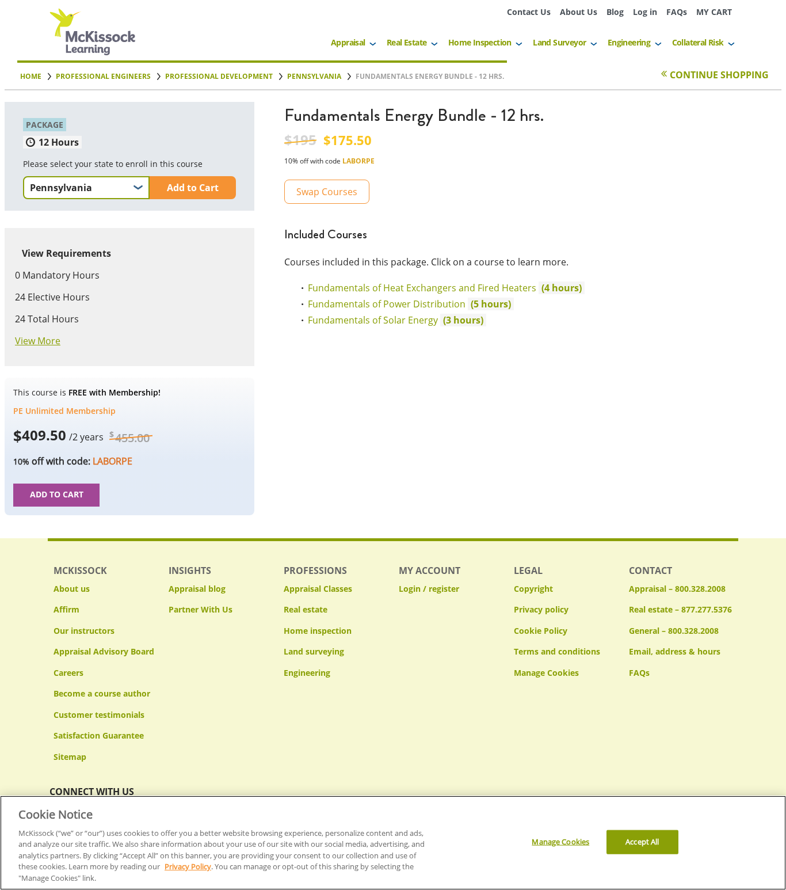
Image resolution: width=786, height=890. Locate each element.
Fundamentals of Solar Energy (379, 320)
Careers (68, 672)
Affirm (66, 609)
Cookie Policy (540, 630)
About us (72, 588)
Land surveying (314, 651)
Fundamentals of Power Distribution (393, 304)
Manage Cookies (546, 673)
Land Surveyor (559, 42)
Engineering (629, 42)
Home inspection (318, 630)
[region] (393, 843)
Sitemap (70, 756)
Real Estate (406, 42)
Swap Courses (326, 191)
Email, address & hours (674, 651)
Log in (645, 11)
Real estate (305, 609)
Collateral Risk (698, 42)
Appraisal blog (197, 588)
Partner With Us (200, 609)
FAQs (676, 11)
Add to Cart (193, 187)
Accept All (642, 841)
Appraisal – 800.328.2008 (677, 588)
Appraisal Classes (318, 588)
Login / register (429, 588)
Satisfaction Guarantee (99, 735)
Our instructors (84, 630)
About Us (578, 11)
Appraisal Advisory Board (104, 651)
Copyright (533, 588)
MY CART (714, 11)
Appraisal (348, 42)
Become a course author (102, 693)
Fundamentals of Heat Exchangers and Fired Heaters (429, 288)
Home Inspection (480, 42)
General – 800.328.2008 (674, 630)
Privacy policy (541, 609)
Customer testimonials (99, 714)
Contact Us (529, 11)
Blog (615, 11)
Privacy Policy (188, 867)
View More (37, 340)
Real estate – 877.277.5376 (680, 609)
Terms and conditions (557, 651)
